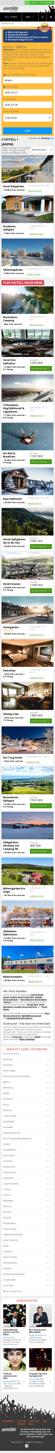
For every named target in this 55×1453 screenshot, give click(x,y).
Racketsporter (10, 1240)
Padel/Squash (10, 1229)
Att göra (11, 16)
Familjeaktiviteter (11, 1133)
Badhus (6, 1082)
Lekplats (7, 1195)
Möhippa (7, 1212)
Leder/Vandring (11, 1184)
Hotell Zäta (32, 1004)
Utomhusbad (9, 1280)
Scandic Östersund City (25, 1007)
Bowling (7, 1110)
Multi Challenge (27, 1039)
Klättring (8, 1161)
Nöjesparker (9, 1223)
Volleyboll (8, 1285)
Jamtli (37, 1037)
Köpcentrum (9, 1172)
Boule (6, 1104)
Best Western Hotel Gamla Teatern (25, 1000)
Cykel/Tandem (9, 1116)
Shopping (7, 1251)
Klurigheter (9, 1167)
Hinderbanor (9, 1150)
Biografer (8, 1099)
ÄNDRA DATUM (35, 191)
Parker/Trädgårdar (12, 1234)
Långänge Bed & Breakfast (19, 1018)
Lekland (7, 1189)
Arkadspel (8, 1059)
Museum (7, 1217)
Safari (6, 1246)
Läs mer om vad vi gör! (39, 1435)
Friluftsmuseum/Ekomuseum (17, 1138)
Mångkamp (8, 1200)
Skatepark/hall (10, 1263)
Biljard (6, 1093)
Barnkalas (8, 1087)
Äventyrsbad (9, 1070)
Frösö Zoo (17, 1037)
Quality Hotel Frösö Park (22, 997)
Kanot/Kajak (9, 1155)
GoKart (6, 1144)
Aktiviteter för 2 (11, 1054)
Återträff (8, 1065)
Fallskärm (8, 1127)
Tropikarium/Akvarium (14, 1274)
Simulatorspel (10, 1257)
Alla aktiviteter (14, 1291)
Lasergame (8, 1178)
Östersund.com (8, 23)
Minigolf (7, 1206)
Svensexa (7, 1268)
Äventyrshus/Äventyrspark (16, 1076)
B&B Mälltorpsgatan (31, 1015)
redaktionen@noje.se (34, 1442)
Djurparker (8, 1121)
